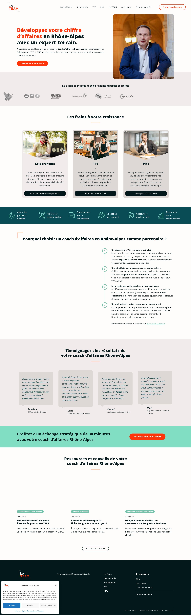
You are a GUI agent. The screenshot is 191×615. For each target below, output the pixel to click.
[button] (56, 585)
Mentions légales (21, 611)
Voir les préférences (48, 605)
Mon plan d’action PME (146, 193)
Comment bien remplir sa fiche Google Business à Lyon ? (89, 522)
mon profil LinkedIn (156, 323)
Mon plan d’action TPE (95, 193)
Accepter (12, 605)
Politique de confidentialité (35, 611)
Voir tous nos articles (95, 548)
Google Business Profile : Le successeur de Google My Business (145, 522)
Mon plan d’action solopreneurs (45, 193)
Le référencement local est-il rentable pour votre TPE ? (33, 522)
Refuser (30, 605)
